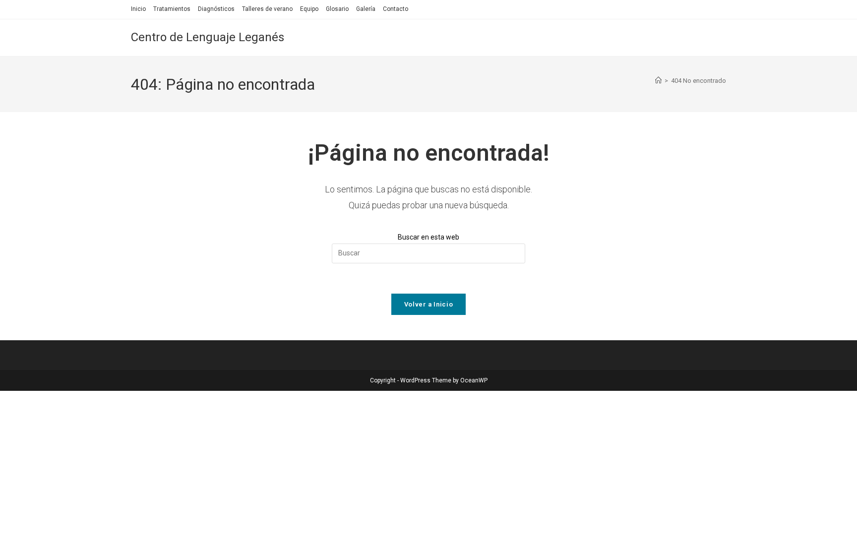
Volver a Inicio (428, 304)
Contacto (395, 8)
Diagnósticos (216, 8)
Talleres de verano (267, 8)
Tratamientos (171, 8)
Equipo (309, 8)
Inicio (138, 8)
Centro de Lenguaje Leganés (207, 37)
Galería (365, 8)
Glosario (337, 8)
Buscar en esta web (428, 237)
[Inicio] (658, 80)
